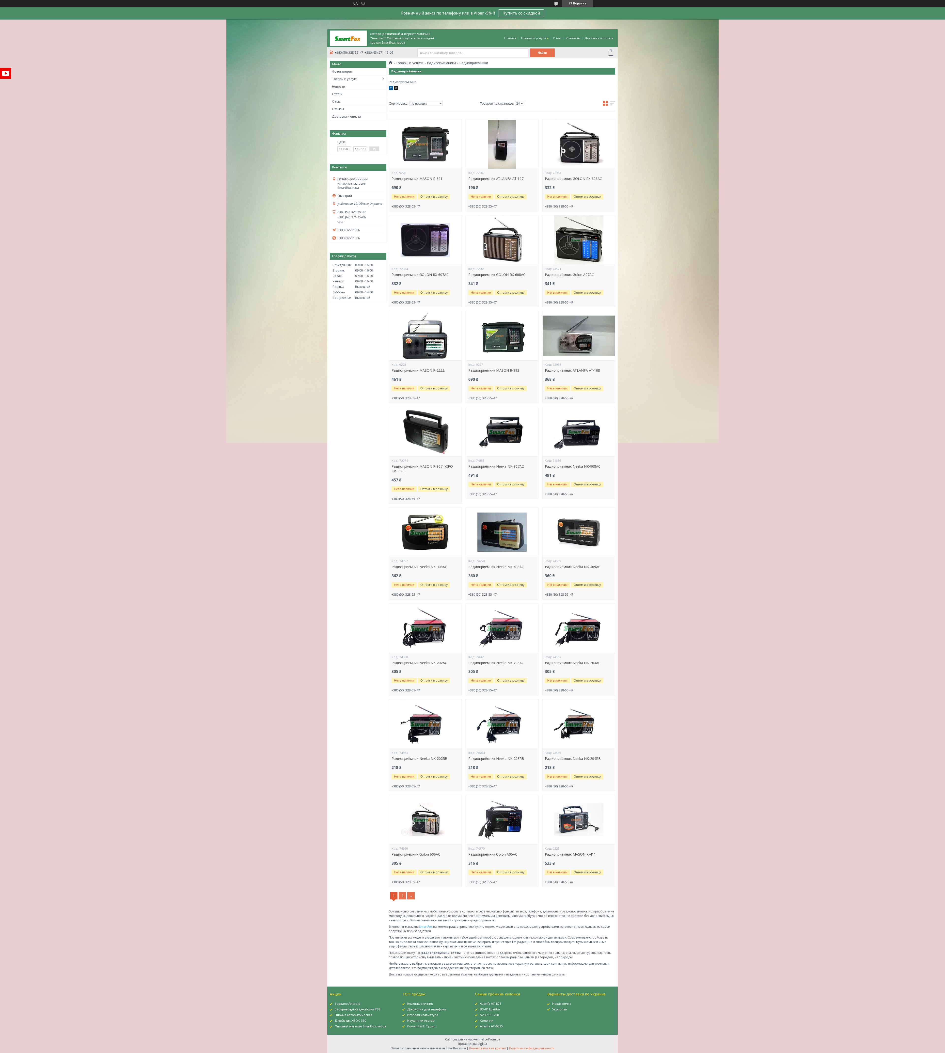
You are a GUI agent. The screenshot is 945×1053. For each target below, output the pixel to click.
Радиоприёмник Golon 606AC (416, 854)
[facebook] (391, 88)
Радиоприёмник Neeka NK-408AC (496, 567)
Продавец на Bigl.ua (472, 1044)
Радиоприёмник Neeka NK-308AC (419, 567)
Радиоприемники (441, 63)
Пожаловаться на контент (487, 1048)
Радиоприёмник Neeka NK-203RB (496, 758)
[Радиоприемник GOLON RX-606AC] (578, 144)
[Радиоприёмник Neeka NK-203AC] (502, 628)
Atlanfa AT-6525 (491, 1026)
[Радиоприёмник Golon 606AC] (425, 819)
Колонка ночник (420, 1003)
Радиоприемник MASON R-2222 (418, 370)
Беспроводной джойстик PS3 (357, 1009)
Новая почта (561, 1003)
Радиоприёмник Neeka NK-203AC (496, 663)
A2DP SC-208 (489, 1015)
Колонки (486, 1020)
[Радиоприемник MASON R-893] (502, 335)
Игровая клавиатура (422, 1015)
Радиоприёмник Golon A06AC (492, 854)
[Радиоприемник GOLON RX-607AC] (425, 240)
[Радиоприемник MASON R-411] (578, 819)
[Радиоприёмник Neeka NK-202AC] (425, 628)
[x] (396, 88)
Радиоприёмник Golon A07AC (569, 274)
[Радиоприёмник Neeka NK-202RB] (425, 724)
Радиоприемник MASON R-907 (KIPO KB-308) (422, 468)
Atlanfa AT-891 (490, 1003)
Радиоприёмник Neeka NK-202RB (419, 758)
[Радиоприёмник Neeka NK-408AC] (502, 532)
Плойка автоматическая (353, 1015)
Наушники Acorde (421, 1020)
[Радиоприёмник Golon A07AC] (578, 240)
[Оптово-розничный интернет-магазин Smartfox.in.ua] (348, 38)
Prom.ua (494, 1039)
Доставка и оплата (598, 38)
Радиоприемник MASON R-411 (570, 854)
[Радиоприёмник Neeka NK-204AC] (578, 628)
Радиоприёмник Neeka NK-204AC (572, 663)
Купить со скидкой (521, 13)
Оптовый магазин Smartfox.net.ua (360, 1026)
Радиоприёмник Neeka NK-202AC (419, 663)
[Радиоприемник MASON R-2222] (425, 335)
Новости (338, 86)
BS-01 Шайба (490, 1009)
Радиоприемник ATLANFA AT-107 (495, 178)
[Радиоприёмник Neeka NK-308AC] (425, 532)
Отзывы (338, 109)
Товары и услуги (533, 38)
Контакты (573, 38)
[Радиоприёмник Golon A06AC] (502, 819)
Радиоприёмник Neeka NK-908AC (572, 466)
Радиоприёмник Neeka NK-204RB (573, 758)
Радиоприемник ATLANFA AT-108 (572, 370)
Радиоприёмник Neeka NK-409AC (572, 567)
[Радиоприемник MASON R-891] (425, 144)
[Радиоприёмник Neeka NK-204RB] (578, 724)
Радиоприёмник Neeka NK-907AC (496, 466)
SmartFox (425, 927)
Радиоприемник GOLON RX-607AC (420, 274)
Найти (542, 53)
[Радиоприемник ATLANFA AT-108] (578, 335)
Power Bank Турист (422, 1026)
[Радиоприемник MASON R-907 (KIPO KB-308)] (425, 431)
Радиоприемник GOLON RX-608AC (496, 274)
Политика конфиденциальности (531, 1048)
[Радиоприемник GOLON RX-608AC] (502, 240)
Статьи (337, 94)
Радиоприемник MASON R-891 (417, 178)
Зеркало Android (347, 1003)
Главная (510, 38)
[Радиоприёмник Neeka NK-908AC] (578, 431)
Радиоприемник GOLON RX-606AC (573, 178)
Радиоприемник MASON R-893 (493, 370)
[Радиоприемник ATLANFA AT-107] (502, 144)
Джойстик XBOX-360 (350, 1020)
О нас (557, 38)
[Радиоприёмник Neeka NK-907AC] (502, 431)
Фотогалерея (342, 71)
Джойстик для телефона (426, 1009)
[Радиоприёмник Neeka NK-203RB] (502, 724)
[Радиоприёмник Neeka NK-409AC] (578, 532)
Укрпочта (559, 1009)
